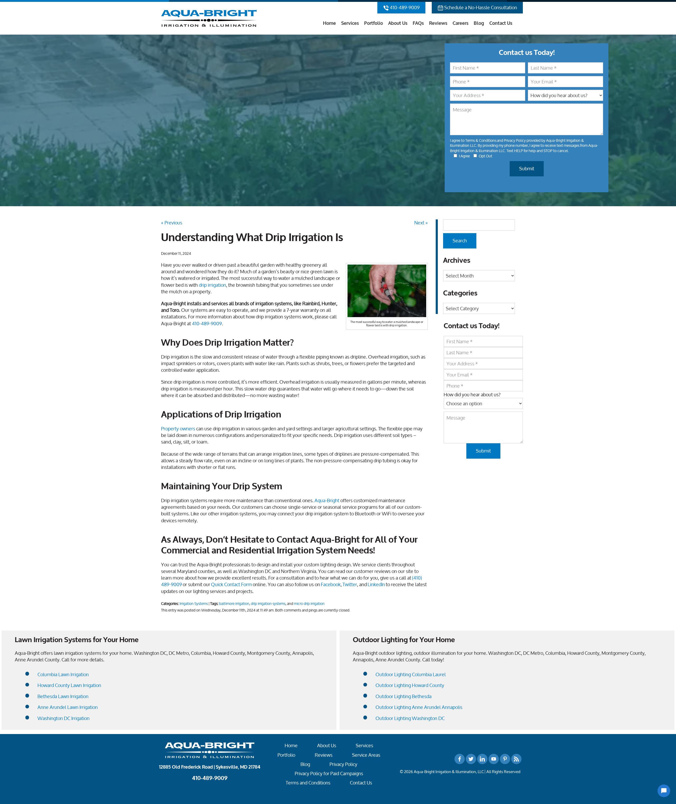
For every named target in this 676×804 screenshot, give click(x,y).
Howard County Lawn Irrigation (69, 685)
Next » (421, 223)
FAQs (418, 23)
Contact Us (500, 23)
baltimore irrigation (234, 604)
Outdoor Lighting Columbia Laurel (410, 674)
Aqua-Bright (326, 500)
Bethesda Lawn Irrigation (62, 696)
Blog (479, 23)
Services (350, 23)
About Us (397, 23)
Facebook (331, 584)
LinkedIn (376, 584)
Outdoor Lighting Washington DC (410, 718)
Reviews (438, 23)
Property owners (178, 429)
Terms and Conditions (308, 782)
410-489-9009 (404, 7)
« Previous (171, 223)
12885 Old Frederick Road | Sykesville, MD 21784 (209, 767)
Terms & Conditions (480, 140)
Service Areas (366, 755)
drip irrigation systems (268, 604)
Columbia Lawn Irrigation (63, 674)
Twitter (349, 584)
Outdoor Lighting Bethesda (403, 696)
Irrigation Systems (194, 604)
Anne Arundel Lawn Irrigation (67, 707)
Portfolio (373, 23)
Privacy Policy (515, 140)
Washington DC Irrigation (63, 718)
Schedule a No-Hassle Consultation (480, 7)
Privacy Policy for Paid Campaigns (329, 773)
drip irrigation (212, 285)
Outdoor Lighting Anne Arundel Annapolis (418, 707)
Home (329, 23)
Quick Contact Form (231, 584)
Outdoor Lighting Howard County (409, 685)
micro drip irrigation (309, 604)
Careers (460, 23)
